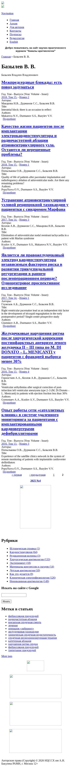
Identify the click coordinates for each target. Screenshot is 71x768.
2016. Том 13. (9, 371)
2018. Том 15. (9, 97)
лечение (13, 625)
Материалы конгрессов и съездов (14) (32, 566)
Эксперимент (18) (20, 563)
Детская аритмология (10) (25, 570)
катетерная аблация (19, 640)
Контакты (15, 30)
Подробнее (9, 118)
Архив (13, 23)
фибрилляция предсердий (23, 616)
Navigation (7, 13)
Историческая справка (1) (25, 548)
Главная (14, 19)
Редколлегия (17, 38)
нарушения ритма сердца (23, 644)
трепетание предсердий (22, 650)
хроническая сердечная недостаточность (32, 634)
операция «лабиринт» (21, 628)
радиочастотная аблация (22, 619)
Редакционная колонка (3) (25, 555)
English (14, 41)
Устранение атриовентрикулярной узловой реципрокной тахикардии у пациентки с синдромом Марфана (34, 204)
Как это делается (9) (21, 574)
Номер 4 (24, 371)
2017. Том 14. (9, 219)
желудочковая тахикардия (23, 631)
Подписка (15, 34)
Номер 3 (24, 219)
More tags (6, 656)
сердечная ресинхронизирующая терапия (32, 637)
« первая (17, 474)
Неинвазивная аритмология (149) (29, 581)
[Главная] (2, 3)
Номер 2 (24, 97)
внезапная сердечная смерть (24, 622)
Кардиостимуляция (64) (23, 552)
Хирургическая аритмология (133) (30, 559)
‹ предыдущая (37, 474)
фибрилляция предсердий (23, 647)
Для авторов (17, 27)
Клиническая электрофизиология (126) (32, 577)
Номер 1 (24, 164)
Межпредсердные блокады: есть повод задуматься (31, 84)
